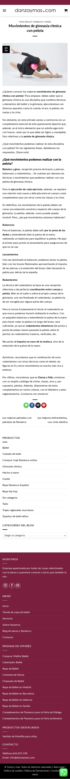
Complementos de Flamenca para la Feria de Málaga (32, 712)
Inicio (5, 606)
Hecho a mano (10, 472)
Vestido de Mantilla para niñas (19, 736)
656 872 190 (20, 753)
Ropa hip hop (9, 491)
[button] (4, 10)
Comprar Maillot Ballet (15, 656)
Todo (5, 504)
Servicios (7, 618)
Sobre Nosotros (11, 625)
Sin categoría (9, 497)
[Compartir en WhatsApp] (26, 405)
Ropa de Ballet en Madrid (16, 687)
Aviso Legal (59, 767)
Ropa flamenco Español (15, 485)
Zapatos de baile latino (15, 516)
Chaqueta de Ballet (13, 681)
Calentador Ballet (12, 662)
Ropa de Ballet (10, 668)
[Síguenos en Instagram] (5, 585)
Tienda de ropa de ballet (16, 612)
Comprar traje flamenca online (19, 460)
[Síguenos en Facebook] (12, 585)
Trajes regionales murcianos (18, 510)
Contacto (7, 637)
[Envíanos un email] (18, 585)
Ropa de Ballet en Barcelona (18, 693)
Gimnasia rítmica (12, 466)
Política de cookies (13, 771)
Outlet (6, 479)
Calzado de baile (11, 454)
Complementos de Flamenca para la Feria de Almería (32, 718)
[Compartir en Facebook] (32, 405)
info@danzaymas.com (22, 757)
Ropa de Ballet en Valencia (17, 700)
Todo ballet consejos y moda (35, 22)
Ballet (5, 448)
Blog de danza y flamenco (16, 631)
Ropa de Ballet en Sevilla (16, 706)
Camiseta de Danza (13, 675)
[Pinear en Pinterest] (44, 405)
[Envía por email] (38, 405)
